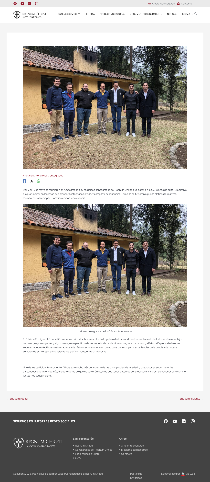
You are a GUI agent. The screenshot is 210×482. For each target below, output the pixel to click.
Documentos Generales (144, 13)
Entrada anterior (17, 398)
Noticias (172, 13)
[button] (69, 14)
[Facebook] (24, 181)
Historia (90, 13)
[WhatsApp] (38, 181)
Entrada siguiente (191, 398)
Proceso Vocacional (112, 13)
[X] (31, 181)
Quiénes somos (67, 13)
